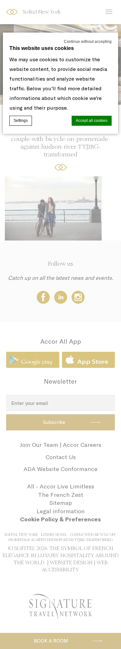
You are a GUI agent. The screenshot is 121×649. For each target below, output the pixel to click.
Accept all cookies (91, 120)
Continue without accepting (88, 41)
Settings (21, 120)
